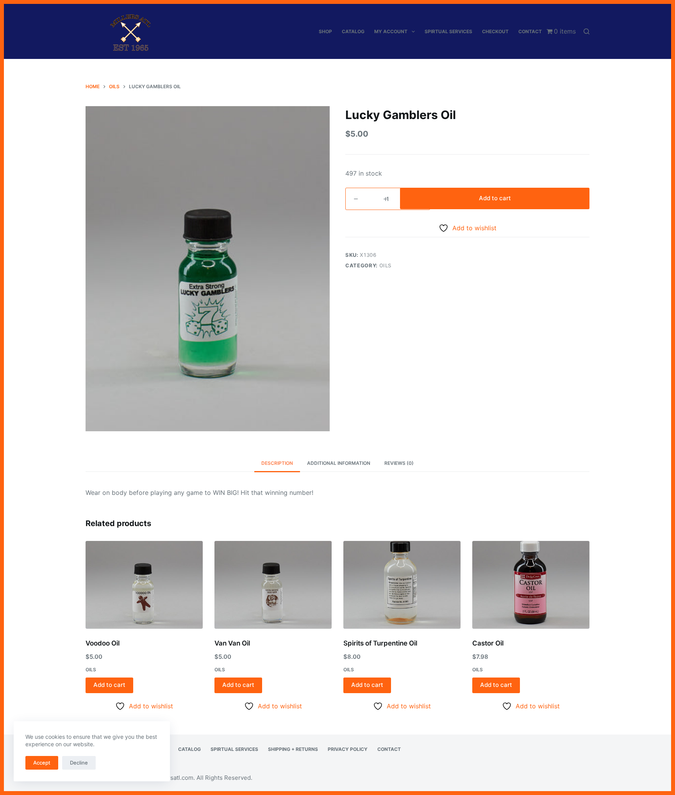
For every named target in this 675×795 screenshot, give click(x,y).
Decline (79, 762)
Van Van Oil (232, 643)
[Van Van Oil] (273, 585)
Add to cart (495, 198)
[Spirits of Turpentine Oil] (402, 585)
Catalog (353, 31)
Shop (325, 31)
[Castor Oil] (530, 585)
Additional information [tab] (338, 463)
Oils (385, 265)
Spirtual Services (448, 31)
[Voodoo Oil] (144, 585)
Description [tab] (277, 463)
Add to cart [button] (109, 684)
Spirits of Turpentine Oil (380, 643)
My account (390, 31)
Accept (41, 762)
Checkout (495, 31)
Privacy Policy (348, 749)
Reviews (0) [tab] (399, 463)
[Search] (586, 31)
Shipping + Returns (293, 749)
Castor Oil (488, 643)
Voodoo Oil (103, 643)
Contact (530, 31)
